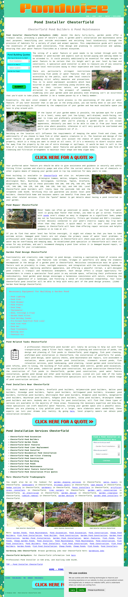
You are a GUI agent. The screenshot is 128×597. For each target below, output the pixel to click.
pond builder (63, 347)
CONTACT (107, 16)
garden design (69, 493)
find (14, 390)
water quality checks (57, 358)
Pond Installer (45, 541)
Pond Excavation (58, 533)
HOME (87, 16)
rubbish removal (30, 496)
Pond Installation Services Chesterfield (37, 431)
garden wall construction (102, 490)
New (25, 578)
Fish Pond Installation (29, 536)
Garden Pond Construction (94, 536)
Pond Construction (98, 533)
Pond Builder (50, 536)
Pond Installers (51, 544)
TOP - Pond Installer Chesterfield (24, 564)
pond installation (75, 400)
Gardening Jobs (96, 551)
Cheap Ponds (65, 546)
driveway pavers (62, 485)
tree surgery (56, 490)
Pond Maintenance (38, 533)
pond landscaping (57, 363)
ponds (108, 35)
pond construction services (24, 380)
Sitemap (7, 578)
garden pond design (32, 374)
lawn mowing (97, 485)
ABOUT (100, 16)
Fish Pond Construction (74, 544)
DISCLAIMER (117, 16)
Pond (8, 176)
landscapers (28, 485)
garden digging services (67, 482)
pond (49, 56)
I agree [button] (72, 590)
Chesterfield (50, 176)
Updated (30, 578)
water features (57, 406)
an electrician (31, 493)
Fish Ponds (108, 538)
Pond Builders (33, 544)
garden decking (66, 496)
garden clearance (108, 493)
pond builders (29, 189)
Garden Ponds (20, 533)
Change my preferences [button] (96, 590)
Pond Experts (39, 578)
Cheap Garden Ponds (24, 541)
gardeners (47, 488)
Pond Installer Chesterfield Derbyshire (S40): (32, 35)
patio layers (111, 482)
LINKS (94, 16)
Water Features (92, 538)
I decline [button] (81, 590)
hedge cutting (13, 488)
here (72, 411)
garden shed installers (106, 496)
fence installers (81, 488)
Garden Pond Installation (36, 538)
